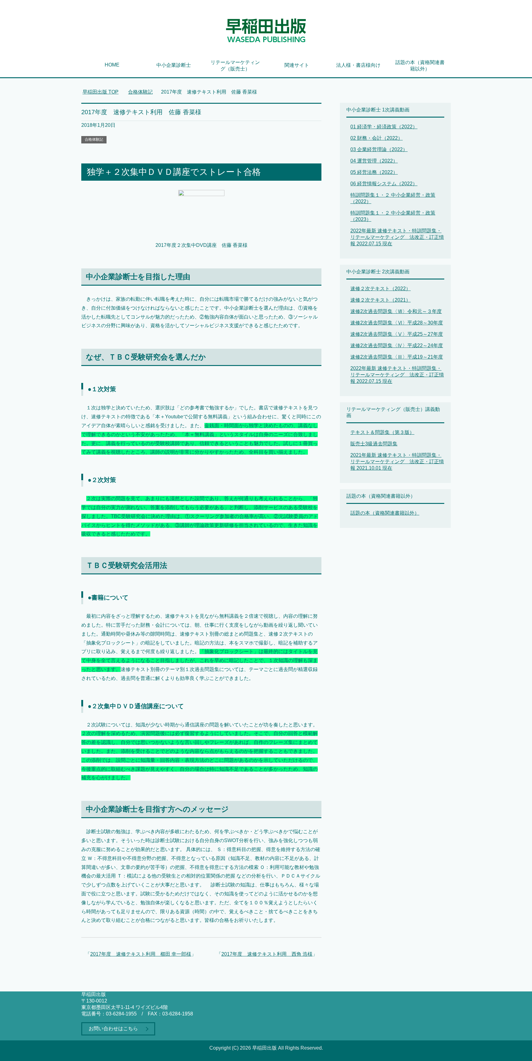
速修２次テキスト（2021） (380, 300)
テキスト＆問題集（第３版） (382, 432)
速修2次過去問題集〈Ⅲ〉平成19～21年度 (396, 357)
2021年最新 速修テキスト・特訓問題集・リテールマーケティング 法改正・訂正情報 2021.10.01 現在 (397, 461)
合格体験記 (94, 139)
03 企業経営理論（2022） (379, 149)
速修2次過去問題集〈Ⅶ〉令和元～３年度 (396, 311)
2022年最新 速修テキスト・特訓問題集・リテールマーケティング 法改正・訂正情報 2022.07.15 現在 (397, 237)
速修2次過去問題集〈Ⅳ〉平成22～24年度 (396, 345)
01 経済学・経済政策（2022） (383, 126)
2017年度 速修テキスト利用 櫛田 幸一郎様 (140, 954)
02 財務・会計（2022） (376, 138)
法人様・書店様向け (358, 65)
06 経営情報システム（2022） (383, 183)
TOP (101, 91)
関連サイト (296, 65)
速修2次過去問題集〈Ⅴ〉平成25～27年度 (396, 334)
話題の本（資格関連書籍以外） (420, 65)
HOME (112, 64)
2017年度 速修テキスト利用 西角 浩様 (266, 954)
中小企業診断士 (173, 65)
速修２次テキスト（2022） (380, 288)
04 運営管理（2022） (374, 160)
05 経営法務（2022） (374, 172)
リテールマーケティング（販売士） (235, 65)
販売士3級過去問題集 (373, 443)
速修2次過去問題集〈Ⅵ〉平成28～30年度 (396, 322)
